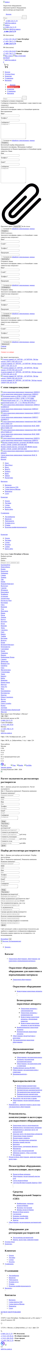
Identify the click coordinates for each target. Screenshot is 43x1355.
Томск (3, 674)
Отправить (5, 142)
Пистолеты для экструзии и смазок (25, 1098)
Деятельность (9, 521)
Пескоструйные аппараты (21, 1174)
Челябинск (4, 594)
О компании (9, 78)
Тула (2, 609)
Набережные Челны (7, 657)
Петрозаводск (5, 647)
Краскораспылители (20, 1074)
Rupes (7, 473)
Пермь (3, 581)
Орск (2, 668)
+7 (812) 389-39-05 (9, 51)
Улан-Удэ (4, 686)
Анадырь (4, 707)
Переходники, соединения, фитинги (25, 1146)
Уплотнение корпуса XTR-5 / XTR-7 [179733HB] (17, 398)
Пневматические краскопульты (27, 1094)
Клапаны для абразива (20, 1216)
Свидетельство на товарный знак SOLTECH (8, 531)
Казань (3, 569)
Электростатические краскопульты (28, 1096)
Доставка (8, 503)
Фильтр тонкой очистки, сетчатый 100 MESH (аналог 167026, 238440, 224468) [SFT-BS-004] (19, 448)
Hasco (7, 467)
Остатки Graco (10, 74)
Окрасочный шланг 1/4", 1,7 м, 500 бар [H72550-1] (18, 402)
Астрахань (4, 596)
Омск (2, 605)
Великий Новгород (7, 644)
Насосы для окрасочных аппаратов (25, 1140)
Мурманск (4, 590)
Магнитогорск (6, 670)
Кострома (4, 638)
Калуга (3, 619)
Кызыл (3, 705)
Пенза (3, 615)
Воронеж (4, 607)
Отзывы (7, 525)
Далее (3, 845)
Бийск (3, 678)
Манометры (17, 1148)
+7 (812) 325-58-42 (7, 1336)
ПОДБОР (6, 58)
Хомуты (15, 1220)
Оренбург (4, 665)
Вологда (3, 640)
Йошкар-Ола (5, 663)
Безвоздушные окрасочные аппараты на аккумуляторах (30, 1024)
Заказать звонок (6, 767)
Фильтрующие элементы (21, 1138)
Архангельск (5, 598)
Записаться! (5, 344)
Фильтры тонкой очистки (21, 1142)
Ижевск (3, 655)
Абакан (3, 701)
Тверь (3, 628)
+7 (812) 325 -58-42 (9, 39)
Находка (3, 695)
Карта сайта (9, 509)
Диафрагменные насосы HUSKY (24, 1068)
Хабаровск (4, 573)
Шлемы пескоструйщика (25, 1210)
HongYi (7, 469)
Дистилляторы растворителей (23, 1237)
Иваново (4, 626)
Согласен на (19, 140)
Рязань (3, 613)
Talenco (7, 475)
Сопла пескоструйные (20, 1180)
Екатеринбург (5, 565)
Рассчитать (5, 823)
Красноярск (5, 592)
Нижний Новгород (7, 584)
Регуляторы (17, 1155)
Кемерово (4, 680)
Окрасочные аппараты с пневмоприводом (29, 1014)
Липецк (3, 617)
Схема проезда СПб (11, 487)
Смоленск (4, 630)
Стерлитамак (5, 672)
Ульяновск (4, 653)
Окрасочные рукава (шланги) (23, 1136)
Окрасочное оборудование (22, 979)
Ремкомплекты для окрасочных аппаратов (27, 1127)
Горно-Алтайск (6, 703)
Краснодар (4, 571)
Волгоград (4, 586)
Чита (2, 689)
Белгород (4, 621)
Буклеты (8, 507)
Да (2, 716)
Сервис (7, 546)
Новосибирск (5, 567)
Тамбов (3, 636)
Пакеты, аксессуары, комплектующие (25, 1239)
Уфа (2, 579)
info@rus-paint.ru (10, 23)
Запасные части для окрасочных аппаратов (27, 1134)
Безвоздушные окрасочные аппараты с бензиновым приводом (30, 1019)
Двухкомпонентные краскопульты (28, 1092)
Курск (3, 623)
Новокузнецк (5, 682)
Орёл (2, 632)
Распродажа (9, 478)
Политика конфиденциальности (16, 527)
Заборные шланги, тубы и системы (25, 1153)
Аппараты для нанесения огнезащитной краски (25, 1060)
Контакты (8, 80)
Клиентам (8, 76)
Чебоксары (4, 661)
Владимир (4, 602)
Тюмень (3, 577)
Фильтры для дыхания (24, 1207)
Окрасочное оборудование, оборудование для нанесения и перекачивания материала (24, 960)
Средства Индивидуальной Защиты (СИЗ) (27, 1182)
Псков (3, 642)
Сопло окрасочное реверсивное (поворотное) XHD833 (19, 394)
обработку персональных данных (23, 140)
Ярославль (4, 611)
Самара (3, 575)
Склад (7, 493)
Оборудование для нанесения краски (29, 1057)
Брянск (3, 634)
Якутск (3, 699)
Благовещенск (5, 691)
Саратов (3, 588)
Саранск (3, 659)
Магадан (4, 712)
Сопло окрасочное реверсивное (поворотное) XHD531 (19, 440)
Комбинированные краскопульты (28, 1088)
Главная (3, 346)
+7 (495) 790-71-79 (9, 41)
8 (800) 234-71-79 (12, 21)
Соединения (17, 1214)
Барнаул (3, 676)
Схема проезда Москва (12, 489)
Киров (3, 651)
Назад (3, 821)
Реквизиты (8, 491)
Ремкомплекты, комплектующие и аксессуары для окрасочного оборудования (24, 1105)
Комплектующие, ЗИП (20, 1218)
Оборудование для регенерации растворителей (25, 1222)
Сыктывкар (5, 649)
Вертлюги (16, 1144)
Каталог (9, 14)
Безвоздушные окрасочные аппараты (29, 991)
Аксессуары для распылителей (23, 1150)
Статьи (7, 505)
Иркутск (4, 684)
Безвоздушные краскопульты (26, 1086)
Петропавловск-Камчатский (10, 710)
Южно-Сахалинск (7, 697)
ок (10, 939)
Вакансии (8, 519)
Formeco (7, 471)
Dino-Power (8, 465)
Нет (6, 716)
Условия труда (9, 523)
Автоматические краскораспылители (29, 1090)
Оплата (7, 501)
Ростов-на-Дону (6, 600)
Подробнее (4, 939)
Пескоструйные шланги (21, 1212)
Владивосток (5, 693)
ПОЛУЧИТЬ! (5, 259)
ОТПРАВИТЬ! (6, 287)
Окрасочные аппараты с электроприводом (29, 1009)
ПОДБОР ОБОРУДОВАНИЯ (11, 1312)
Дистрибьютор (10, 517)
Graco (7, 463)
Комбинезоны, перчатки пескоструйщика (25, 1204)
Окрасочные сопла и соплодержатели (25, 1125)
